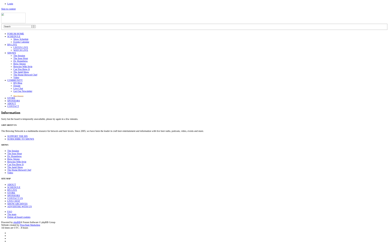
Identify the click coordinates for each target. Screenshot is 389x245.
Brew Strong (19, 64)
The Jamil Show (21, 72)
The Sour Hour (20, 58)
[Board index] (13, 22)
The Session (19, 55)
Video (16, 77)
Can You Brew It (21, 69)
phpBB (16, 222)
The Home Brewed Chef (25, 74)
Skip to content (8, 9)
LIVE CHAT (13, 201)
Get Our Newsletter (22, 91)
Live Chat (18, 88)
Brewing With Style (22, 66)
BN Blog (17, 83)
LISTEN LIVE (20, 47)
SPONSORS (13, 100)
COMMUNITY (15, 80)
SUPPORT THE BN (17, 136)
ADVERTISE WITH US (19, 206)
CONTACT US (15, 198)
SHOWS (11, 53)
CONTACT (13, 106)
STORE (11, 98)
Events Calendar (21, 42)
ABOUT (11, 103)
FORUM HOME (15, 33)
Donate (16, 85)
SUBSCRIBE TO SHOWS (20, 139)
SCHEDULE (13, 36)
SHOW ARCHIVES (17, 203)
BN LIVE (12, 44)
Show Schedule (20, 39)
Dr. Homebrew (20, 61)
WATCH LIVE (20, 50)
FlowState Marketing (30, 225)
